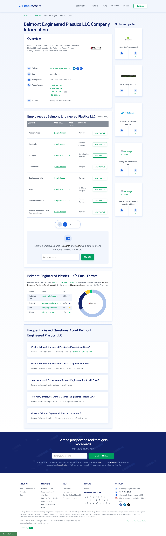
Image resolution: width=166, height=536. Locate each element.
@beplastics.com (60, 132)
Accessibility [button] (24, 528)
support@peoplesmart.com (129, 488)
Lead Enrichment (47, 491)
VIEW (100, 133)
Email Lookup (46, 501)
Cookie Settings (8, 534)
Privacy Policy (113, 462)
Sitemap (87, 488)
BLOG (105, 6)
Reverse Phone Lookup (50, 498)
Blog (21, 495)
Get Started (140, 6)
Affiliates (23, 491)
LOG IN (126, 6)
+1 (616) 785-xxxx (56, 88)
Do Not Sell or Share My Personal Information (72, 497)
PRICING (95, 6)
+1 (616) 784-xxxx (56, 85)
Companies (36, 15)
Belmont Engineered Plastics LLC (65, 282)
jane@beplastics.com (49, 307)
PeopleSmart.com (63, 465)
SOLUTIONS (80, 6)
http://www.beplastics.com (60, 68)
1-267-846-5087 (125, 491)
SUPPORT (115, 6)
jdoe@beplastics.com (49, 296)
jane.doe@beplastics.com (51, 303)
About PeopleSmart (27, 488)
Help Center (67, 491)
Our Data (44, 495)
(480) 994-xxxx (55, 95)
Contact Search (47, 488)
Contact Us (67, 488)
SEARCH (87, 257)
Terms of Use (102, 462)
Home (26, 15)
